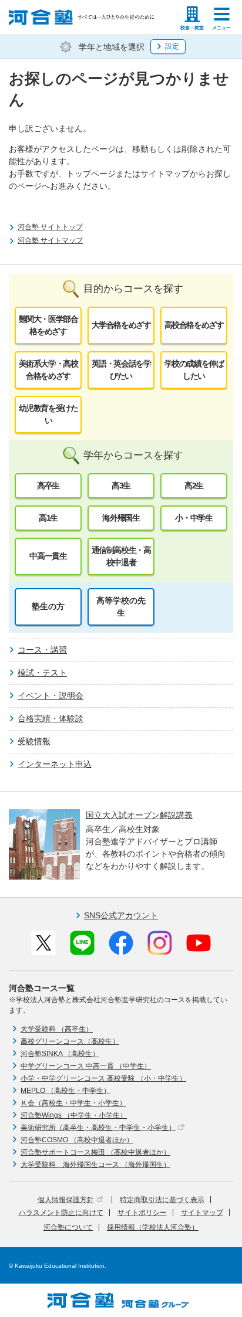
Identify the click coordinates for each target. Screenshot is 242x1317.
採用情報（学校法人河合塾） (153, 1227)
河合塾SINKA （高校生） (60, 1054)
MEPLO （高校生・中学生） (65, 1091)
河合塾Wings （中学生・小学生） (74, 1115)
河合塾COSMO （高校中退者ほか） (77, 1140)
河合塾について (68, 1227)
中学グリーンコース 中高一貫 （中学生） (86, 1066)
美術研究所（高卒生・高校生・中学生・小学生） (98, 1127)
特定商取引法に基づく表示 (162, 1200)
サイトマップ (202, 1213)
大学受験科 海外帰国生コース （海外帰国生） (95, 1164)
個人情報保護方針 (66, 1200)
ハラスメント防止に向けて (61, 1213)
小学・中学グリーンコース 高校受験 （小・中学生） (103, 1078)
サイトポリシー (142, 1213)
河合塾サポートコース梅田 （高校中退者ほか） (95, 1152)
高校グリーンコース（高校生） (70, 1041)
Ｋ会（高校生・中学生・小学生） (73, 1103)
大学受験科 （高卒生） (57, 1029)
